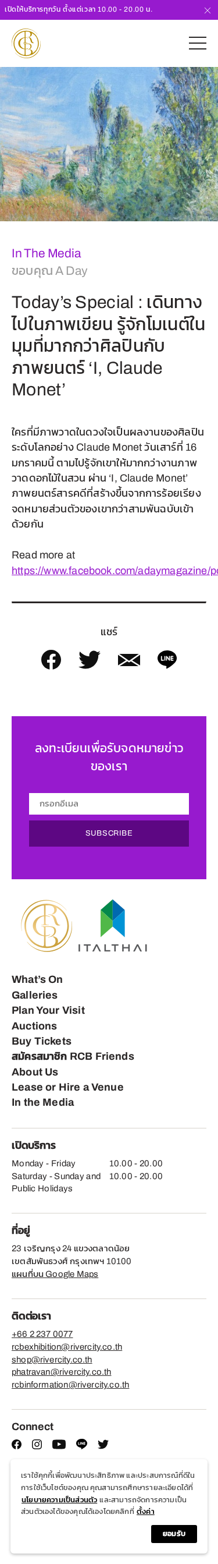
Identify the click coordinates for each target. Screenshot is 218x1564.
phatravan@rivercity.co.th (62, 1372)
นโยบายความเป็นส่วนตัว (59, 1500)
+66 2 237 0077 (42, 1334)
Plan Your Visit (48, 1010)
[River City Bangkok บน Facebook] (17, 1446)
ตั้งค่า (146, 1512)
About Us (35, 1072)
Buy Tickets (42, 1041)
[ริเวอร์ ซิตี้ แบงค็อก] (26, 43)
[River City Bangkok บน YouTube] (59, 1446)
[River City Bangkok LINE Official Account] (81, 1447)
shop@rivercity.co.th (52, 1359)
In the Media (43, 1102)
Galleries (35, 995)
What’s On (37, 979)
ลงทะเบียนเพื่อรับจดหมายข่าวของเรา (109, 757)
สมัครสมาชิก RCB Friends (73, 1056)
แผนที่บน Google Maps (55, 1274)
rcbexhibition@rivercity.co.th (67, 1346)
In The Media (46, 253)
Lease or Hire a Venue (68, 1087)
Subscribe (109, 833)
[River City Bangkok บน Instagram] (37, 1446)
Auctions (34, 1026)
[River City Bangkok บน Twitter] (103, 1446)
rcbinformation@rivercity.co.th (70, 1384)
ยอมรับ (174, 1534)
